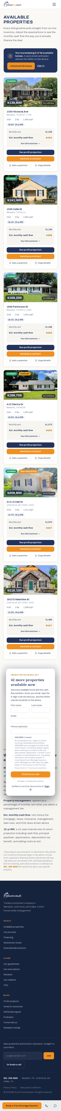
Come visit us (10, 1022)
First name (16, 705)
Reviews (8, 974)
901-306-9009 (11, 867)
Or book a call (14, 1064)
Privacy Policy (20, 768)
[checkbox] (12, 738)
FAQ (6, 985)
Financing (8, 937)
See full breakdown (29, 144)
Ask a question (20, 165)
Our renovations (12, 969)
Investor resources (13, 1006)
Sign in (40, 66)
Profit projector (11, 1001)
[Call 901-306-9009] (46, 1105)
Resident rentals (12, 1028)
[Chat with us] (55, 1105)
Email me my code (30, 774)
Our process (10, 932)
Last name (36, 705)
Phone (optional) (19, 727)
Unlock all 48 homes (21, 66)
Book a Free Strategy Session (22, 1106)
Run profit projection (30, 152)
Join (48, 1056)
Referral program (12, 1012)
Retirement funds (12, 943)
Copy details (44, 165)
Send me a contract (30, 159)
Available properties (14, 927)
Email (13, 716)
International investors (15, 948)
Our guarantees (11, 964)
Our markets (10, 980)
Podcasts (8, 1017)
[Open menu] (54, 4)
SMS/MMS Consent (23, 737)
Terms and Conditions (37, 768)
